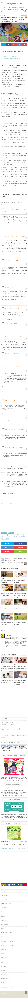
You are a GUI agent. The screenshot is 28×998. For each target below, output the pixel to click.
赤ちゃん (3, 538)
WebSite (14, 650)
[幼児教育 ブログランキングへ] (22, 746)
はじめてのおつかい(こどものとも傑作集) (13, 447)
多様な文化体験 (4, 924)
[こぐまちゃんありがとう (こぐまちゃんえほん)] (1, 229)
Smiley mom (8, 635)
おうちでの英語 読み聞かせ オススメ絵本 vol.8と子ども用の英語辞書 (13, 723)
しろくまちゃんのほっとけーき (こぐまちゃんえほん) (15, 210)
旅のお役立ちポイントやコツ (8, 945)
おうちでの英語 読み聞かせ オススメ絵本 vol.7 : (13, 736)
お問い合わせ (13, 993)
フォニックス (4, 911)
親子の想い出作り (5, 978)
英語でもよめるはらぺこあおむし (12, 353)
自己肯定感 (8, 536)
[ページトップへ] (26, 992)
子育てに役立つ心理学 (6, 932)
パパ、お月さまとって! (10, 400)
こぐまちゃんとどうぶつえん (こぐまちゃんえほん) (15, 261)
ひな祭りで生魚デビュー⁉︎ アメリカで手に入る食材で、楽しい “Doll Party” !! (13, 730)
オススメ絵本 (4, 534)
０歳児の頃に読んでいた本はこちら (9, 56)
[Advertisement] (14, 517)
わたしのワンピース (9, 287)
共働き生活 (3, 920)
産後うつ (3, 962)
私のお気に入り (4, 966)
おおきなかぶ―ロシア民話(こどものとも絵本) (14, 429)
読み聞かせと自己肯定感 (7, 987)
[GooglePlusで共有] (14, 44)
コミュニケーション (12, 534)
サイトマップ (7, 993)
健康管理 (3, 916)
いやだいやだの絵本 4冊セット (11, 323)
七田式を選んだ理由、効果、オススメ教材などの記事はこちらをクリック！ (14, 849)
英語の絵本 (3, 974)
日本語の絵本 (4, 532)
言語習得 (18, 536)
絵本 (3, 536)
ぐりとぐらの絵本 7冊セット (11, 387)
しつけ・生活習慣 (5, 899)
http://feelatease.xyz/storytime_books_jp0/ (10, 58)
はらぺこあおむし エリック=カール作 (13, 336)
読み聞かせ (11, 532)
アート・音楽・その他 (6, 903)
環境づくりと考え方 (6, 957)
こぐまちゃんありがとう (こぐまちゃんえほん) (15, 236)
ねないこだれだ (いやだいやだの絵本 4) (13, 308)
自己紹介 (3, 970)
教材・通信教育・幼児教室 (7, 941)
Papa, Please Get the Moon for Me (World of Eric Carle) (15, 415)
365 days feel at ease (14, 4)
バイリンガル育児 (5, 907)
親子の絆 (13, 536)
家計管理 (3, 937)
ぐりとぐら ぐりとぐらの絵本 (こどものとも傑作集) (15, 367)
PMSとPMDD (4, 895)
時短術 (2, 953)
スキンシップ (20, 534)
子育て (2, 928)
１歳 (8, 538)
